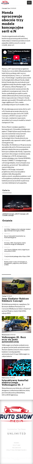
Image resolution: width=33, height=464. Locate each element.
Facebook (16, 447)
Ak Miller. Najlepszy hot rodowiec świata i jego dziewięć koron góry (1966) (17, 229)
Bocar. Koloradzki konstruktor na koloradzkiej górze (14, 236)
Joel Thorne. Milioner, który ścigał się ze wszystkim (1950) (16, 250)
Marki (16, 443)
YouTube (16, 445)
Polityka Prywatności (17, 450)
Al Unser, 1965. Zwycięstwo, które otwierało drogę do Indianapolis (15, 243)
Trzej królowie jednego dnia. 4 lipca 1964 (17, 256)
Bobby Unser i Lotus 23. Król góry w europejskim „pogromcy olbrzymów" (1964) (15, 263)
